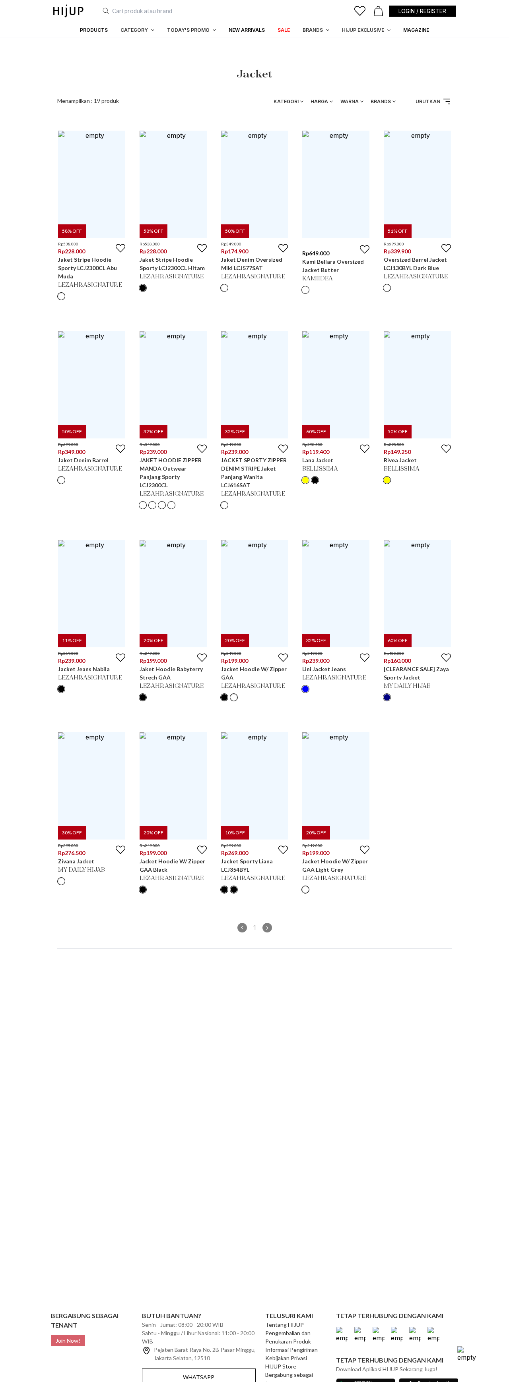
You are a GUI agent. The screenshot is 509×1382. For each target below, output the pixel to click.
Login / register (422, 11)
